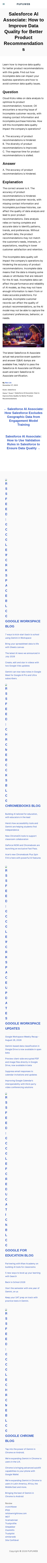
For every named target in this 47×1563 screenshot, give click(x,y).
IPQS (7, 1510)
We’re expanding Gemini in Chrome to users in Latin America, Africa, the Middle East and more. (23, 1483)
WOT (7, 1517)
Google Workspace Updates (22, 1026)
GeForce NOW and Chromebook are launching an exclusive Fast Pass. (22, 847)
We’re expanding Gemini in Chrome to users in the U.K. (23, 1460)
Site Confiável (12, 1540)
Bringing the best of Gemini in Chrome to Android (19, 1495)
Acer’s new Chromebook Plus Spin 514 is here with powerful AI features (23, 856)
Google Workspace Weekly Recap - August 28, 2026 (22, 1038)
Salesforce (12, 390)
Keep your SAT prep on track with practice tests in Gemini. (21, 1299)
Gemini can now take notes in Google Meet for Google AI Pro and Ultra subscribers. (23, 675)
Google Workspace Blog (22, 623)
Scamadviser (11, 1520)
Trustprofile (10, 1523)
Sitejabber (10, 1527)
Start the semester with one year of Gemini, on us (22, 1290)
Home (5, 393)
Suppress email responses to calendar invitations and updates (21, 1073)
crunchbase (11, 1506)
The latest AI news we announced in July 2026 (22, 655)
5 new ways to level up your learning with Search (22, 1275)
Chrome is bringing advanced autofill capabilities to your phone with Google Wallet (23, 1471)
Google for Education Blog (19, 1253)
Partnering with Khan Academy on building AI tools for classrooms (21, 1265)
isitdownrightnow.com (16, 1513)
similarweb (10, 1537)
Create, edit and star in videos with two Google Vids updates (22, 664)
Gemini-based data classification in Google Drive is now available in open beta (23, 1049)
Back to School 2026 (15, 1282)
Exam (5, 390)
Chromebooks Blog (23, 806)
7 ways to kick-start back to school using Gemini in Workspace (22, 636)
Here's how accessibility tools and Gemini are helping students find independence (21, 826)
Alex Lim (8, 383)
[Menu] (4, 4)
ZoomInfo (9, 1530)
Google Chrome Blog (19, 1438)
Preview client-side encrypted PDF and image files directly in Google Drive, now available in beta (22, 1062)
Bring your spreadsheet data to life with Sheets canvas (22, 645)
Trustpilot (9, 1533)
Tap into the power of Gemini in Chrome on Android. (20, 1451)
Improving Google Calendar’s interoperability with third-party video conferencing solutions (20, 1084)
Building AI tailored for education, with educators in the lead (21, 816)
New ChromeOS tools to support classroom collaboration (21, 838)
